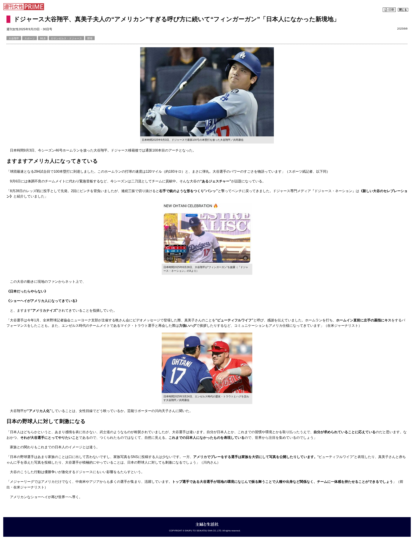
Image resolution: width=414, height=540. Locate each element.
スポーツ (29, 38)
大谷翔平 (14, 38)
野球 (90, 38)
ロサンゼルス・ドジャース (66, 38)
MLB (42, 38)
